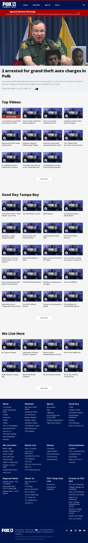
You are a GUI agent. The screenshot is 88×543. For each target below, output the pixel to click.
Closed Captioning (31, 495)
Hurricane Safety (31, 423)
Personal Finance (53, 454)
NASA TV (28, 467)
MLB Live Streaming (76, 492)
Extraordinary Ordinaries (74, 416)
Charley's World (74, 410)
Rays (48, 410)
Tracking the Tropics (32, 426)
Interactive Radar (31, 412)
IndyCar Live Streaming (73, 498)
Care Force (7, 472)
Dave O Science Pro (76, 426)
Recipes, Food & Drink (9, 466)
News (5, 403)
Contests (72, 462)
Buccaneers (51, 407)
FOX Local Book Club (76, 451)
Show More (44, 179)
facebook (67, 530)
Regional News (10, 478)
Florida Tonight (8, 451)
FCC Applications (31, 500)
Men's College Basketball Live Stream (74, 504)
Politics (5, 423)
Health (5, 420)
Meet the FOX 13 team (31, 483)
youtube (80, 530)
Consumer (6, 417)
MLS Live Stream (75, 519)
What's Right (7, 448)
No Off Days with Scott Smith (53, 416)
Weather (29, 403)
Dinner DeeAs (8, 454)
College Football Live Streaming (76, 488)
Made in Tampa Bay (10, 462)
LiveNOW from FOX (32, 456)
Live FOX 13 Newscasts (29, 452)
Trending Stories (75, 454)
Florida (5, 415)
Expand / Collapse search (83, 5)
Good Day (74, 403)
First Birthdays (74, 423)
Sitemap (6, 439)
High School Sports (54, 423)
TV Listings (29, 486)
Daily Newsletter (9, 436)
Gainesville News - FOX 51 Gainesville (9, 487)
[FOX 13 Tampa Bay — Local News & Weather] (10, 5)
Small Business (52, 459)
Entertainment (76, 445)
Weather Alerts (30, 420)
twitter (71, 530)
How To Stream (31, 448)
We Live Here (9, 445)
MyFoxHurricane (31, 428)
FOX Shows (73, 457)
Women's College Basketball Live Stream (75, 511)
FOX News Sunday (9, 434)
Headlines (72, 448)
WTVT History (30, 492)
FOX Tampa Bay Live (32, 470)
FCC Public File (30, 497)
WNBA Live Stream (76, 516)
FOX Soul (28, 461)
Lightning (50, 413)
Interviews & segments (51, 488)
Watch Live (30, 445)
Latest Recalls (52, 451)
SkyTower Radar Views (31, 408)
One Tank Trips (8, 457)
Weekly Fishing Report (55, 420)
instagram (75, 530)
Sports (50, 403)
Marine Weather (31, 417)
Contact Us (29, 503)
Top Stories (7, 407)
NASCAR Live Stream (76, 495)
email (84, 530)
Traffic (71, 407)
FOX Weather (30, 431)
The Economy (52, 457)
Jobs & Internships (31, 489)
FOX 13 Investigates (10, 426)
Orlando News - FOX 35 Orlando (10, 483)
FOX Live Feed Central (33, 464)
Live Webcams (30, 415)
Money (50, 445)
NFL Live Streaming (76, 484)
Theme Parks (8, 459)
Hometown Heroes (76, 413)
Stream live (51, 484)
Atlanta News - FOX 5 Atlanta (11, 492)
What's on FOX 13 (75, 459)
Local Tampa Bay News (9, 411)
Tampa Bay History (10, 470)
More (57, 5)
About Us (29, 478)
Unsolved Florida (9, 428)
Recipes (71, 420)
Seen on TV (7, 431)
